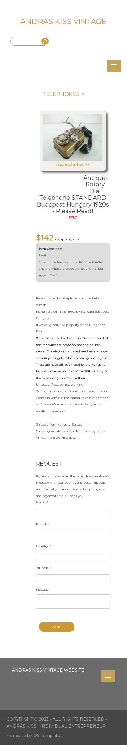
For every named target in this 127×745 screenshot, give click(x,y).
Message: (42, 589)
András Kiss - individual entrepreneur (56, 726)
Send (56, 627)
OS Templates (47, 735)
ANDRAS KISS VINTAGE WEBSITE (48, 670)
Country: (43, 546)
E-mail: (42, 524)
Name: (42, 502)
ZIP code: (44, 568)
